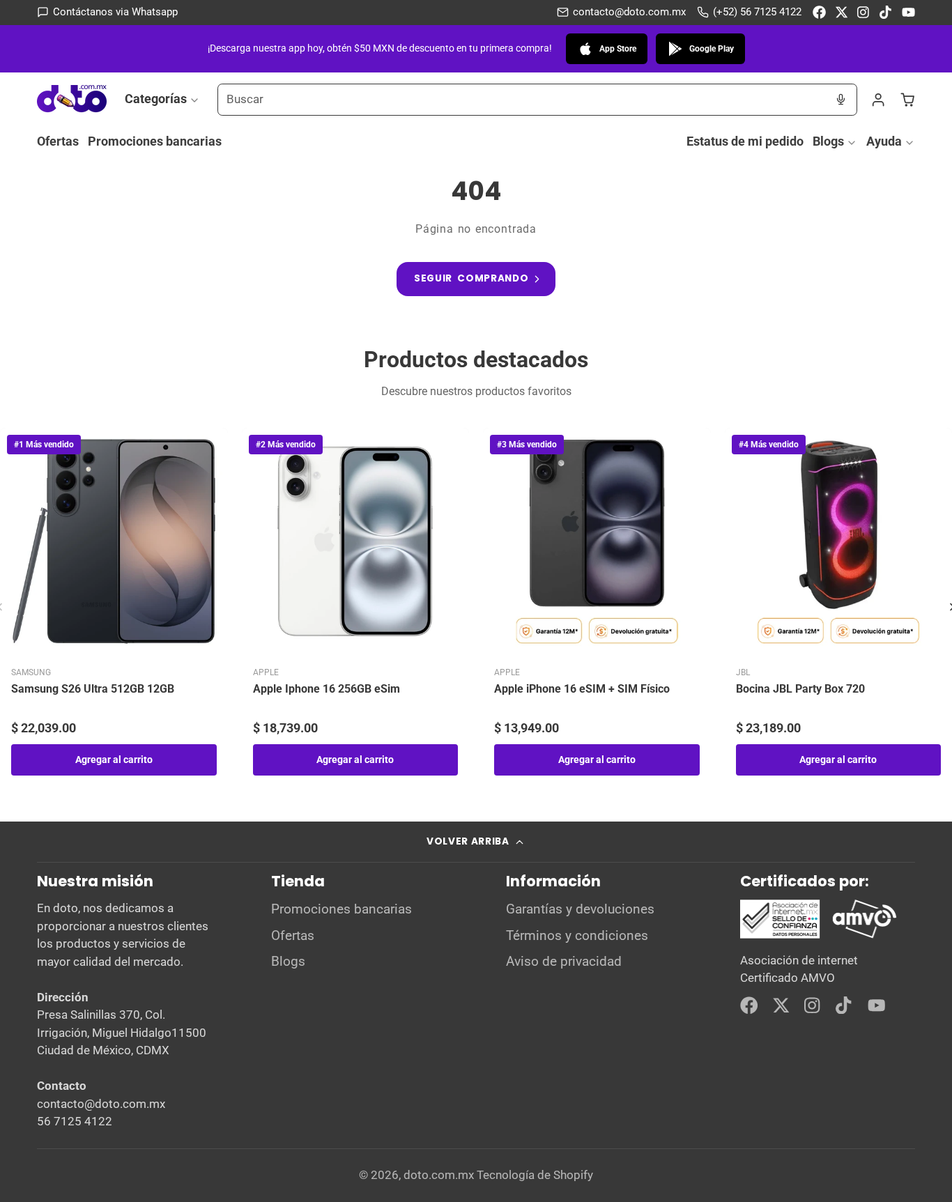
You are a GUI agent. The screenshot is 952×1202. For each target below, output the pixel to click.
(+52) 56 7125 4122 (757, 12)
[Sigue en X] (841, 12)
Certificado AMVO (787, 978)
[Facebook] (819, 12)
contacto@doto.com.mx (629, 12)
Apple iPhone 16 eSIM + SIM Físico (582, 688)
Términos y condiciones (577, 935)
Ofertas (58, 141)
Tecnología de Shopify (535, 1175)
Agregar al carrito (114, 759)
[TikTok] (886, 12)
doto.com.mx (439, 1175)
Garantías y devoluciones (580, 909)
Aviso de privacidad (564, 961)
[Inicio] (72, 99)
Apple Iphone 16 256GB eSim (326, 688)
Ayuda (884, 141)
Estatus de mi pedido (745, 141)
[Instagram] (863, 12)
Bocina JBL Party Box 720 (800, 688)
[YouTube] (908, 12)
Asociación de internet (799, 960)
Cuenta (878, 99)
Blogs (828, 141)
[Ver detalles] (819, 919)
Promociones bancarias (155, 141)
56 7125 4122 (74, 1121)
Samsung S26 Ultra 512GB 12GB (92, 688)
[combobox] (521, 99)
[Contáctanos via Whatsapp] (107, 12)
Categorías (156, 98)
